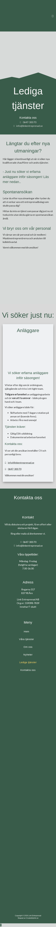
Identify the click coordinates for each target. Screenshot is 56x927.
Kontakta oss (27, 670)
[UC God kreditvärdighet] (28, 781)
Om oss (28, 647)
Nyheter (27, 654)
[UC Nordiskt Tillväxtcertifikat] (27, 810)
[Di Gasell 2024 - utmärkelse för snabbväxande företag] (15, 704)
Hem (26, 631)
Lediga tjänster (28, 662)
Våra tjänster (26, 639)
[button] (53, 16)
